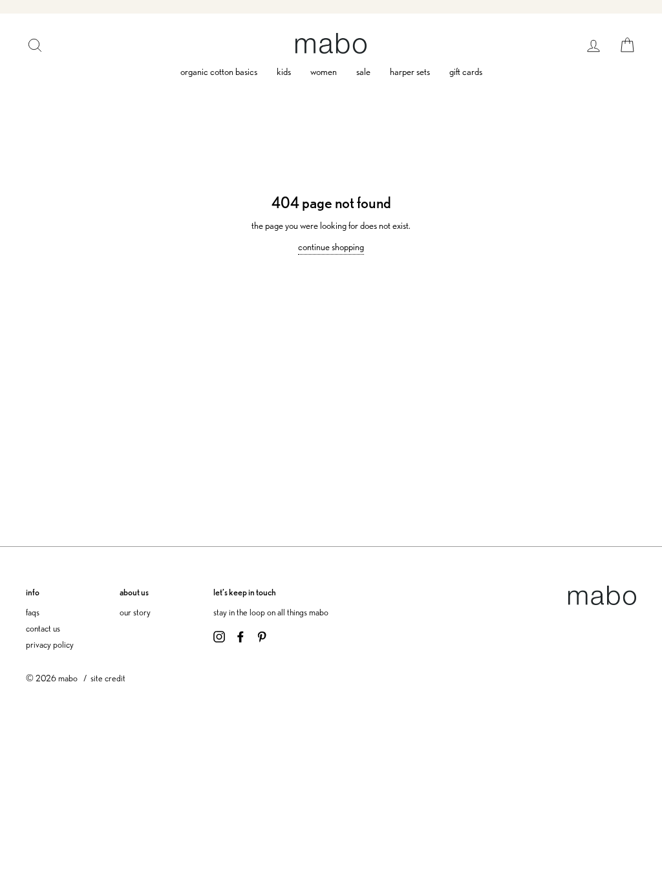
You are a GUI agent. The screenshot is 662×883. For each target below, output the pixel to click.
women (323, 72)
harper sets (410, 72)
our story (135, 611)
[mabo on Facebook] (240, 635)
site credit (108, 677)
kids (284, 72)
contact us (43, 627)
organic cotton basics (218, 72)
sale (363, 72)
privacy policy (50, 644)
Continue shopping (331, 247)
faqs (32, 611)
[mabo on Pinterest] (262, 635)
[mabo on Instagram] (219, 635)
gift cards (465, 72)
